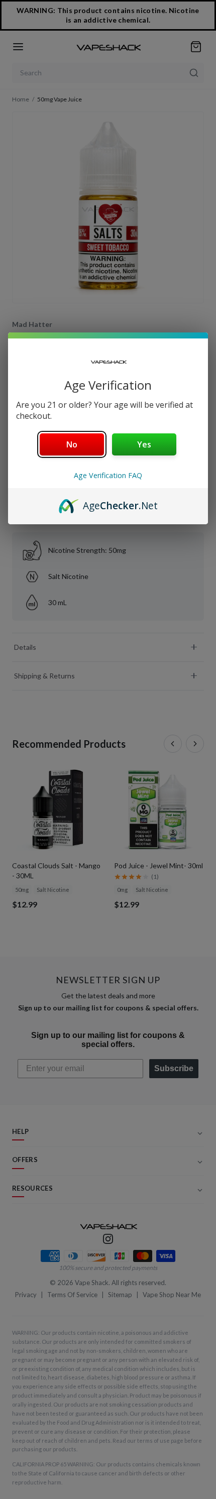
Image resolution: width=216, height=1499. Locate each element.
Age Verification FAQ (108, 475)
